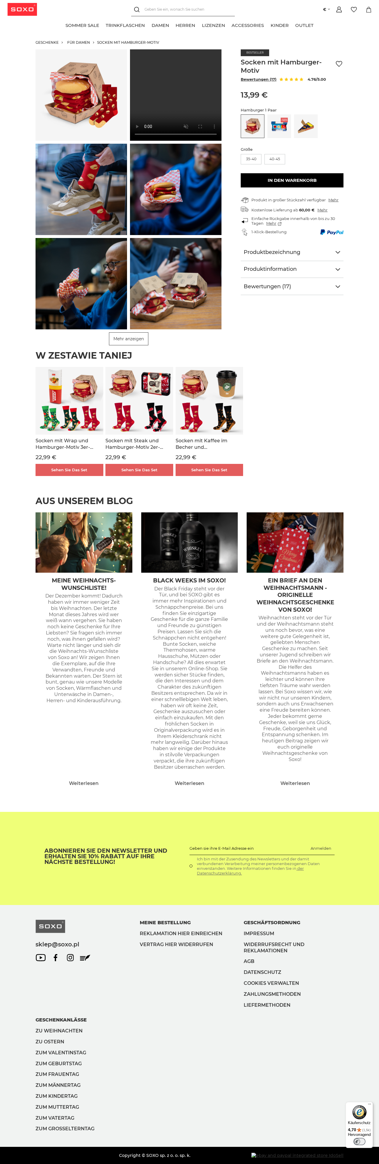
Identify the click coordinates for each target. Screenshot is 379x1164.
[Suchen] (137, 9)
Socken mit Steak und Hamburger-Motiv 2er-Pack (132, 444)
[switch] (359, 1141)
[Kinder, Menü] (291, 24)
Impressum (259, 933)
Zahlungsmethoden (272, 994)
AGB (249, 961)
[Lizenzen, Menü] (228, 24)
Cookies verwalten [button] (271, 983)
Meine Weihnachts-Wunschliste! (84, 584)
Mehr (333, 199)
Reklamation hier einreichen (181, 933)
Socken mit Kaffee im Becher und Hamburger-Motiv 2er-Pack (203, 444)
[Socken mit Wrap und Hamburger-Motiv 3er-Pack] (69, 401)
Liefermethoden (267, 1005)
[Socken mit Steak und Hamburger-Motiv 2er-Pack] (139, 401)
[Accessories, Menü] (267, 24)
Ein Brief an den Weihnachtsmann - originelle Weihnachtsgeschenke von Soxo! (295, 595)
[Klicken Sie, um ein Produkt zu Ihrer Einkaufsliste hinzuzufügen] (339, 64)
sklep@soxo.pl (57, 944)
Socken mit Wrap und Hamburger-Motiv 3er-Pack (63, 444)
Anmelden (321, 848)
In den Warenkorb (292, 180)
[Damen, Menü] (172, 24)
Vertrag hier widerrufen (176, 944)
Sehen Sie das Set (69, 469)
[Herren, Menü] (198, 24)
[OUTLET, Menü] (317, 24)
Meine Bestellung (165, 922)
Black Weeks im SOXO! (189, 580)
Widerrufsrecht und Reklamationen (274, 947)
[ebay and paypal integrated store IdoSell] (297, 1155)
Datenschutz (262, 972)
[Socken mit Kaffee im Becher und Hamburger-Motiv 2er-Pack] (209, 401)
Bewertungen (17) (259, 79)
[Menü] (369, 1105)
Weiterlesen (84, 783)
